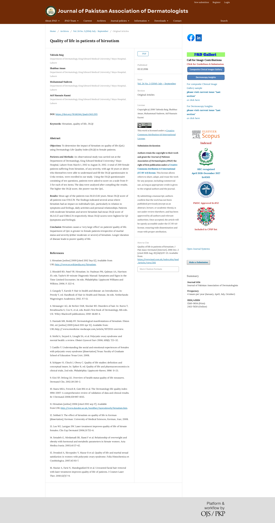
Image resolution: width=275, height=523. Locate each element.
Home (53, 31)
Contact (177, 20)
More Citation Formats (151, 269)
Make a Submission (198, 262)
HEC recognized (206, 169)
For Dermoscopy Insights (200, 106)
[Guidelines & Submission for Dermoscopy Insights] (206, 80)
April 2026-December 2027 (206, 173)
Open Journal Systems (198, 248)
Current (88, 20)
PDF (144, 53)
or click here (193, 100)
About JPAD (51, 20)
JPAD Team (71, 20)
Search (224, 20)
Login (227, 2)
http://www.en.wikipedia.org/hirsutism (75, 264)
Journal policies (119, 20)
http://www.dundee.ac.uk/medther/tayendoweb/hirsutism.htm (94, 408)
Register (217, 2)
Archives (101, 20)
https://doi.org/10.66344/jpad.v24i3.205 (77, 114)
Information (141, 20)
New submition (201, 2)
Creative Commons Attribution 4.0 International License (157, 134)
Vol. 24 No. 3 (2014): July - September (90, 31)
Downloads (160, 20)
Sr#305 (206, 177)
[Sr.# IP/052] (206, 196)
